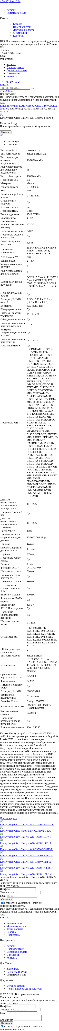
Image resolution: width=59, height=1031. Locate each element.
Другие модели (8, 818)
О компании (20, 32)
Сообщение (6, 1019)
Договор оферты (16, 985)
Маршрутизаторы (16, 926)
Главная (4, 105)
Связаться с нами (16, 12)
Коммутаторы (27, 105)
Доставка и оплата (23, 29)
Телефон (5, 892)
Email (3, 895)
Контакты (18, 35)
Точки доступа (15, 929)
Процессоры (13, 934)
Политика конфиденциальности (24, 988)
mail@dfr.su (6, 91)
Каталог (11, 9)
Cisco (38, 105)
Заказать (5, 132)
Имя (2, 889)
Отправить (6, 899)
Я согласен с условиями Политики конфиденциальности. (21, 904)
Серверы (11, 931)
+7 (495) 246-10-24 (10, 1)
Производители (22, 26)
